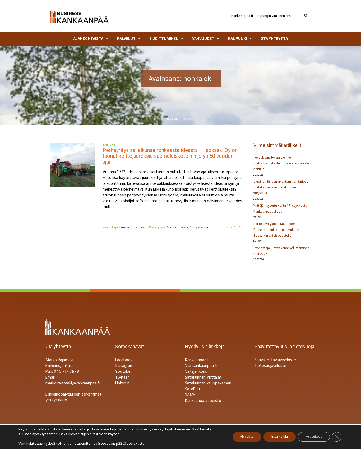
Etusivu (172, 118)
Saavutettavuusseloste (275, 360)
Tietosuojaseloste (270, 365)
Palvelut (126, 39)
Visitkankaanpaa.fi (201, 365)
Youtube (123, 371)
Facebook (123, 360)
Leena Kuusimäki (132, 227)
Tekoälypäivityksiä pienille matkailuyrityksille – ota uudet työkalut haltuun (281, 163)
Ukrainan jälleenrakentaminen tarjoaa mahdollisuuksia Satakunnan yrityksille (280, 187)
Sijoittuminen (163, 39)
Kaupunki (237, 39)
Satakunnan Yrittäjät (203, 377)
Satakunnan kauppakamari (208, 383)
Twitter (122, 377)
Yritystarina (199, 227)
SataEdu (192, 389)
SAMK (190, 395)
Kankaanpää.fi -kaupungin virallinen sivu (261, 16)
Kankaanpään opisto (203, 400)
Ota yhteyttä (274, 39)
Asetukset (314, 437)
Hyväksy (246, 437)
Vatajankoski (196, 371)
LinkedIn (122, 383)
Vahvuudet (203, 39)
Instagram (124, 365)
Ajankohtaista (88, 39)
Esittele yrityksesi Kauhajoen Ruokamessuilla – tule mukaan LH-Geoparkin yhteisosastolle (278, 229)
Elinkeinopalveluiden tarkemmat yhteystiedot (73, 397)
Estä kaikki (279, 437)
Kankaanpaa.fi (197, 360)
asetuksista (135, 444)
